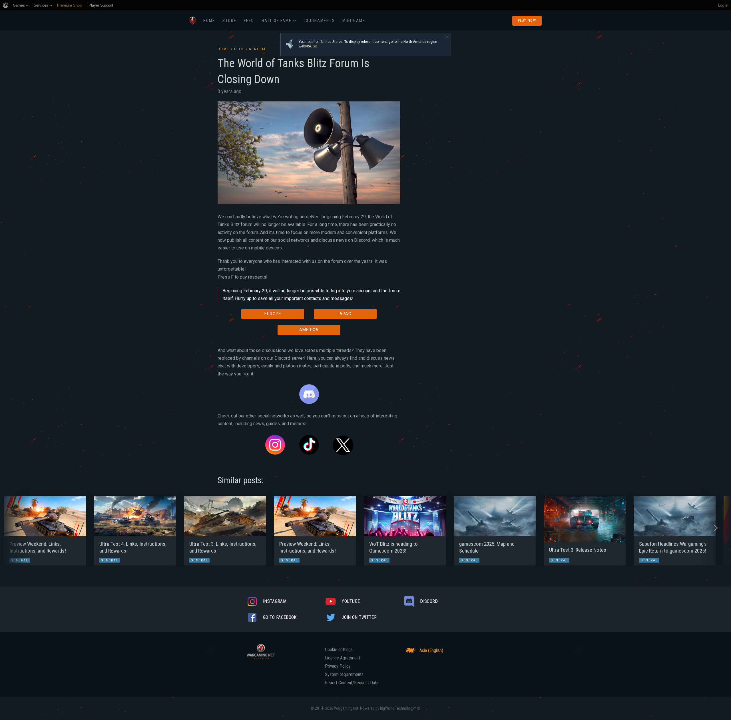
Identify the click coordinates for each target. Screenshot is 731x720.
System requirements (344, 674)
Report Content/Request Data (351, 683)
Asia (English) (431, 650)
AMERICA (309, 329)
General (258, 49)
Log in (723, 5)
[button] (15, 528)
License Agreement (342, 658)
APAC (345, 313)
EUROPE (272, 313)
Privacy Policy (338, 666)
